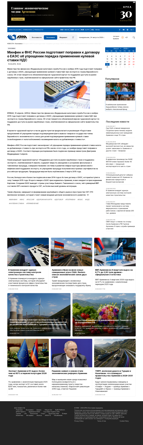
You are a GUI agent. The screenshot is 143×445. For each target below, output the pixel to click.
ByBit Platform (60, 410)
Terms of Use (101, 421)
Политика (19, 410)
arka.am (123, 413)
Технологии (34, 413)
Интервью (29, 415)
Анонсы (39, 415)
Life (25, 413)
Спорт (43, 413)
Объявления (58, 415)
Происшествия (53, 413)
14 (125, 59)
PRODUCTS (38, 30)
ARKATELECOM (15, 30)
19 (116, 62)
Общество (48, 410)
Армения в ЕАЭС (34, 412)
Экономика (50, 37)
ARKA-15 (48, 415)
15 (129, 59)
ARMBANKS (27, 30)
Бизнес (39, 410)
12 (116, 59)
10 (107, 59)
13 (120, 59)
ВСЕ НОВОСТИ (19, 408)
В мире (64, 413)
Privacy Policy (78, 421)
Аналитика (19, 415)
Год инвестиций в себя (51, 412)
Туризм (18, 413)
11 (111, 59)
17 (107, 62)
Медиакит (63, 37)
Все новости (37, 37)
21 (125, 62)
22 (129, 62)
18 (112, 62)
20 (120, 62)
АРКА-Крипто (21, 412)
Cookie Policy (124, 421)
